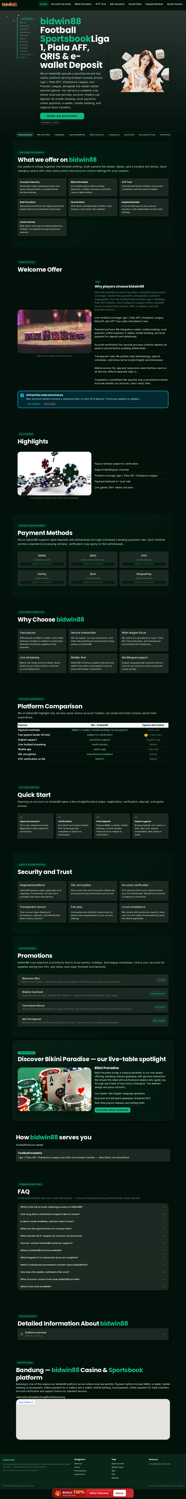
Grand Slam (135, 4)
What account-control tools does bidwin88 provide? (50, 1279)
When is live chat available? (35, 1286)
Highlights (59, 135)
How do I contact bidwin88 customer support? (46, 1243)
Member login (49, 122)
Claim (161, 980)
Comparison (114, 135)
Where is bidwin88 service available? (41, 1250)
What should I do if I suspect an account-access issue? (51, 1235)
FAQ (113, 1474)
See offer (159, 1021)
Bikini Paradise (83, 4)
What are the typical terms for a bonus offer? (46, 1228)
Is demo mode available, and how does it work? (47, 1221)
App (113, 1471)
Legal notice (79, 1474)
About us (78, 1463)
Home (43, 4)
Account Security (61, 4)
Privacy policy (80, 1471)
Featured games (25, 135)
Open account (118, 1463)
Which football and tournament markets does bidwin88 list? (54, 1264)
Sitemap (115, 1478)
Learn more (157, 994)
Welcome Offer (43, 135)
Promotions (165, 135)
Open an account (62, 116)
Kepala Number (154, 4)
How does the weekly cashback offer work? (45, 1272)
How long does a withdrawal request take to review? (50, 1214)
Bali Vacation (117, 4)
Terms (77, 1467)
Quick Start (129, 135)
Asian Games (174, 4)
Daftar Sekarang (99, 1493)
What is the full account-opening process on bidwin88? (51, 1207)
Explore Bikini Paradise (112, 1110)
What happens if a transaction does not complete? (49, 1257)
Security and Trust (147, 135)
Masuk (120, 1493)
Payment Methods (77, 135)
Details (160, 1007)
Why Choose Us (97, 135)
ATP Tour (100, 4)
